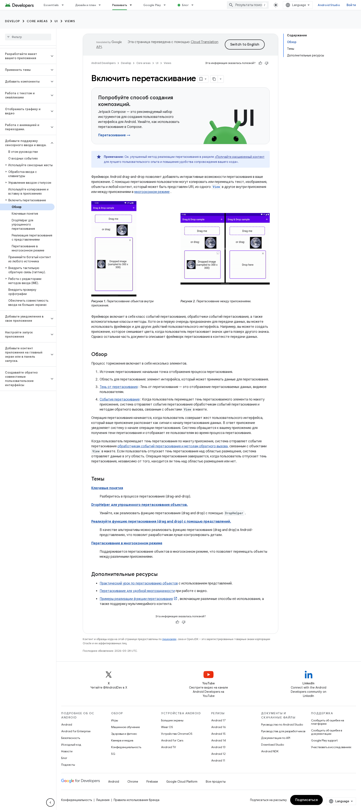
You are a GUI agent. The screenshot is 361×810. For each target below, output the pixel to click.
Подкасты (68, 765)
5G (113, 754)
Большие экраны (172, 720)
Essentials (51, 5)
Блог (185, 5)
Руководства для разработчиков (283, 731)
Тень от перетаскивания (119, 387)
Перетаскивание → (114, 135)
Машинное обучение (125, 727)
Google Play (152, 5)
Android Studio (329, 5)
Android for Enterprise (75, 731)
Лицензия (102, 800)
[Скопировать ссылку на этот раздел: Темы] (108, 479)
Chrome (132, 781)
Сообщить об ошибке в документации (326, 732)
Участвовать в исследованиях (331, 747)
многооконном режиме (152, 192)
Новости (66, 751)
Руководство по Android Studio (282, 724)
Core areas (37, 21)
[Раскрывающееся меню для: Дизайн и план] (101, 5)
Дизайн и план (85, 5)
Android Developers (103, 63)
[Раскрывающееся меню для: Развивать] (132, 5)
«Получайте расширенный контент (239, 157)
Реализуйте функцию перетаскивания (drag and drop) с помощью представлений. (161, 521)
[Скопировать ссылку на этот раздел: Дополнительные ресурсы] (162, 574)
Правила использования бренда (136, 800)
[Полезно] (260, 63)
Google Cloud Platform (181, 781)
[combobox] (248, 5)
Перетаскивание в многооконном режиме (126, 543)
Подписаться (306, 800)
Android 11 (218, 760)
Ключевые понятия (107, 488)
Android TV (168, 747)
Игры (114, 720)
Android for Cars (172, 740)
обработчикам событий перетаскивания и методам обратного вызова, (173, 446)
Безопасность (70, 738)
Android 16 (218, 727)
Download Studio (272, 744)
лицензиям (169, 639)
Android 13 (218, 747)
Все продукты (216, 781)
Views (70, 21)
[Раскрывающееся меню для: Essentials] (64, 5)
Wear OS (167, 727)
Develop (12, 21)
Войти (351, 5)
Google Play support (324, 740)
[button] (25, 56)
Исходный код (71, 744)
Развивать (119, 5)
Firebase (152, 781)
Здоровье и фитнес (124, 734)
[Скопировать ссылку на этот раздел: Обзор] (111, 354)
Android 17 (218, 720)
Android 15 (218, 734)
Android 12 (218, 754)
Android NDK (269, 751)
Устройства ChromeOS (176, 734)
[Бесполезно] (266, 63)
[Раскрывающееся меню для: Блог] (194, 5)
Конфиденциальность (126, 747)
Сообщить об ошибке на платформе (327, 722)
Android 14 (218, 740)
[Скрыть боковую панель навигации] (50, 802)
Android (66, 724)
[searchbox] (28, 37)
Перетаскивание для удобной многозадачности (137, 591)
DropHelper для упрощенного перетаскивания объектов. (139, 505)
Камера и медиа (122, 740)
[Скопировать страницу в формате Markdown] (214, 79)
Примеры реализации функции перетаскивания (136, 599)
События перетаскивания (120, 399)
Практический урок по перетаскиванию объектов (139, 583)
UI (56, 21)
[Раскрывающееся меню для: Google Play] (166, 5)
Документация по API (275, 738)
